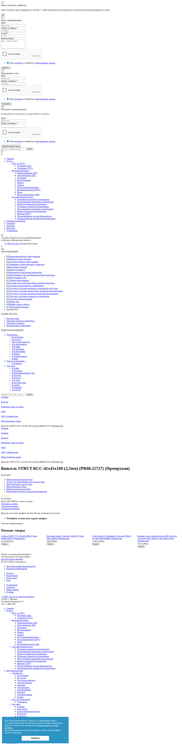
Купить (5, 544)
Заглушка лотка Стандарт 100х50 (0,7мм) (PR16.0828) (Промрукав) (65, 537)
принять (35, 738)
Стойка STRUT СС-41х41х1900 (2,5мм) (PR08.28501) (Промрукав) (19, 537)
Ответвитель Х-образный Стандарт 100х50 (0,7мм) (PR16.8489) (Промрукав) (111, 537)
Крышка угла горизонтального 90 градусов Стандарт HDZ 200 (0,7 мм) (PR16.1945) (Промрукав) (157, 538)
